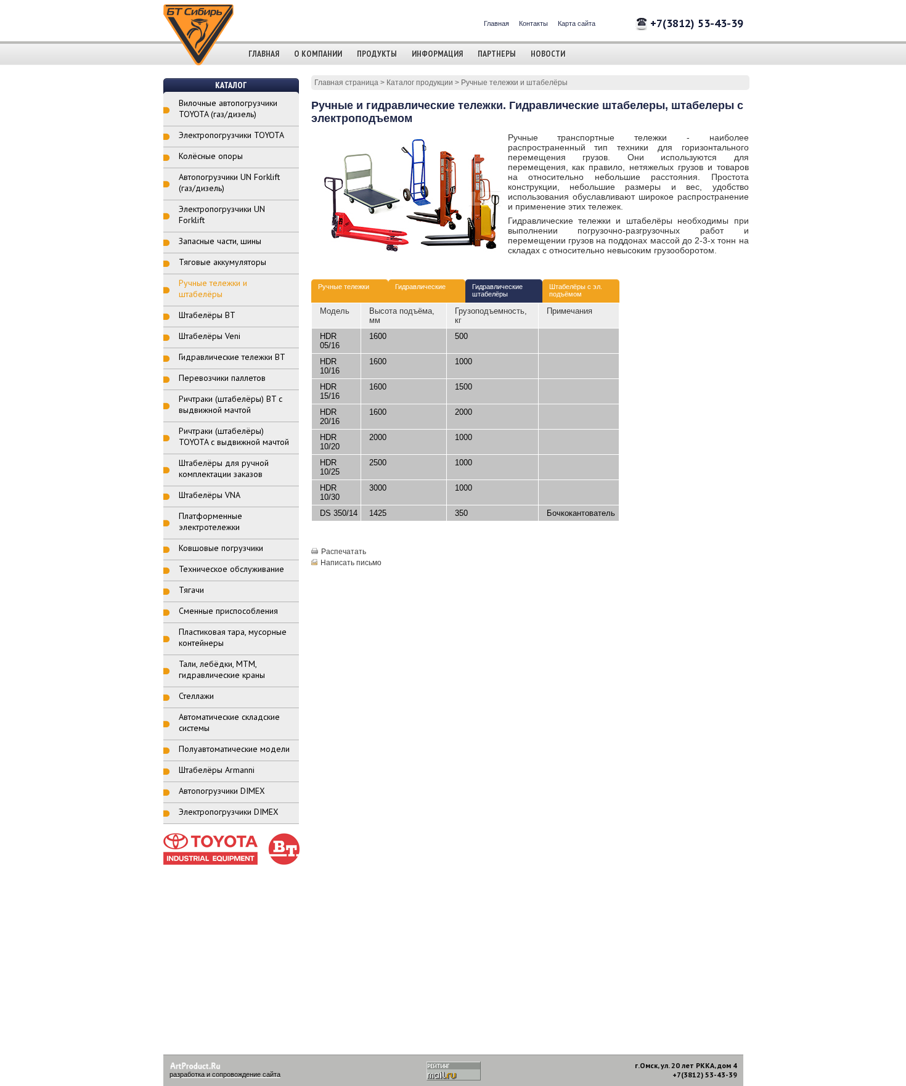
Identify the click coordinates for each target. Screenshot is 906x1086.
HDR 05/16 (330, 341)
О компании (318, 53)
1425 (377, 513)
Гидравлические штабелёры (497, 290)
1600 (377, 336)
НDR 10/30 (330, 492)
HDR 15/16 (330, 391)
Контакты (533, 23)
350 (461, 513)
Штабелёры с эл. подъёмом (575, 290)
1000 (463, 361)
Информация (437, 53)
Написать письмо (351, 562)
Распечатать (343, 551)
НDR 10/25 (330, 467)
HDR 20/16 (330, 416)
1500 (463, 386)
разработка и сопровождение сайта (224, 1074)
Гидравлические (420, 286)
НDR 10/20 (330, 442)
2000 (463, 412)
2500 (377, 462)
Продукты (377, 53)
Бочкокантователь (581, 513)
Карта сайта (576, 23)
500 (461, 336)
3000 (377, 487)
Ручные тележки (343, 286)
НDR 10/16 (330, 366)
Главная (496, 23)
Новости (548, 53)
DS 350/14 (338, 513)
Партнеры (497, 53)
